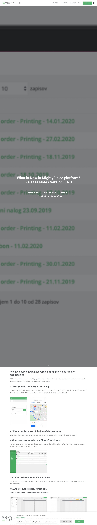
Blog (79, 3)
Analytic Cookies (37, 521)
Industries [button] (64, 3)
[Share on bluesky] (54, 196)
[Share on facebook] (35, 196)
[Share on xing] (58, 196)
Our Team (73, 3)
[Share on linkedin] (48, 196)
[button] (93, 3)
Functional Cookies (24, 521)
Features (55, 3)
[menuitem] (55, 3)
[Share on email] (61, 196)
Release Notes (51, 192)
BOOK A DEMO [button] (87, 3)
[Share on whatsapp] (51, 196)
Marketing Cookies (51, 521)
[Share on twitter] (38, 196)
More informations (21, 517)
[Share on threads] (42, 196)
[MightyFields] (12, 3)
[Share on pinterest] (45, 196)
